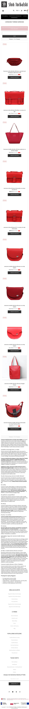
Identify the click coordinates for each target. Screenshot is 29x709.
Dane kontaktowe (14, 615)
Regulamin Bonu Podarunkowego (14, 604)
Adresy (14, 669)
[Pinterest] (16, 692)
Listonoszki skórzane (14, 645)
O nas (14, 623)
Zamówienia (14, 664)
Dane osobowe (14, 661)
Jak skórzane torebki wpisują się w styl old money (12, 583)
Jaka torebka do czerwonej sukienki (9, 579)
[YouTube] (13, 692)
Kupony (14, 672)
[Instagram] (20, 692)
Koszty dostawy (15, 599)
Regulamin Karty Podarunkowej (14, 596)
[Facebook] (9, 692)
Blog (14, 628)
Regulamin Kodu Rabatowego (14, 606)
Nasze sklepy (14, 620)
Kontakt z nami (14, 618)
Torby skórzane (14, 652)
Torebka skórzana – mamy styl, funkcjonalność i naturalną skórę (15, 580)
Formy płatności (14, 601)
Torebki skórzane (14, 642)
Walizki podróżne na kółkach (14, 650)
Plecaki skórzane (14, 640)
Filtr (14, 36)
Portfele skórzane (14, 647)
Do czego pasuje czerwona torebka (9, 578)
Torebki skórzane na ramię (14, 637)
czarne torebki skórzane (18, 573)
